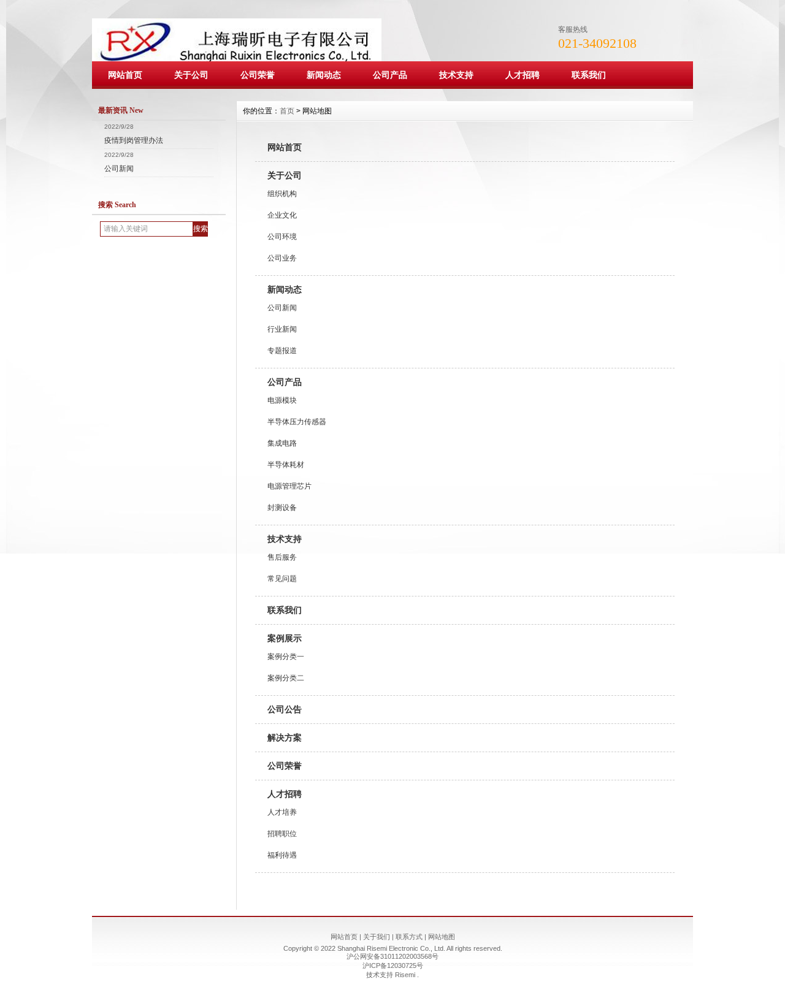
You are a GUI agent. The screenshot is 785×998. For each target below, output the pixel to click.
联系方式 (409, 936)
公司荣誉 (257, 75)
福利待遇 (282, 855)
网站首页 (125, 75)
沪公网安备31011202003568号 (392, 956)
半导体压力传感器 (296, 421)
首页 (287, 111)
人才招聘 (522, 75)
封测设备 (282, 507)
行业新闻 (282, 329)
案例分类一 (285, 656)
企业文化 (282, 215)
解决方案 (284, 737)
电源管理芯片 (289, 486)
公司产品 (390, 75)
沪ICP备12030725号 (392, 965)
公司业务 (282, 258)
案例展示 (284, 638)
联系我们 (589, 75)
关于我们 (376, 936)
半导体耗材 (285, 464)
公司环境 (282, 236)
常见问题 (282, 578)
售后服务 (282, 557)
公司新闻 (119, 168)
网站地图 (441, 936)
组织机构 (282, 193)
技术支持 (456, 75)
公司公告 (284, 709)
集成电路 (282, 443)
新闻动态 (324, 75)
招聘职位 (282, 833)
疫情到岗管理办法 (133, 140)
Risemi (406, 974)
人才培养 (282, 812)
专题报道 (282, 350)
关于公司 (191, 75)
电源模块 (282, 400)
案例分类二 (285, 678)
